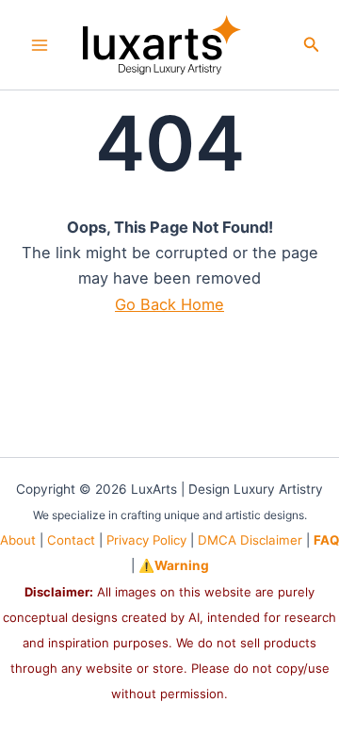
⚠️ (173, 565)
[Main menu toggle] (40, 45)
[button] (311, 45)
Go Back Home (169, 304)
